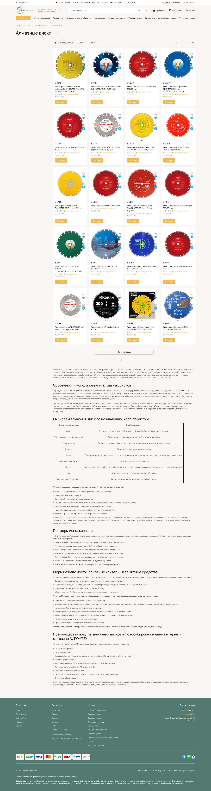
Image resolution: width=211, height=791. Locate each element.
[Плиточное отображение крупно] (177, 43)
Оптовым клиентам (60, 730)
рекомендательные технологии (65, 776)
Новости (19, 722)
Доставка (56, 710)
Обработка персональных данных (151, 770)
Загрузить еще (124, 352)
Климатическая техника (98, 730)
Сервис (55, 718)
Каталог (91, 705)
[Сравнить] (83, 64)
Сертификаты (21, 714)
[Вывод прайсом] (193, 43)
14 (134, 359)
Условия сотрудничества (62, 734)
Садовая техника (95, 718)
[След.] (141, 359)
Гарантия (55, 714)
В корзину (61, 102)
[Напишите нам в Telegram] (184, 757)
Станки (91, 741)
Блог (54, 726)
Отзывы (19, 726)
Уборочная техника (96, 745)
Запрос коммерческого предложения (67, 738)
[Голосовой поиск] (140, 10)
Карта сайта (21, 718)
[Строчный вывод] (187, 43)
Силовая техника (95, 714)
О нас (18, 710)
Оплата (55, 722)
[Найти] (146, 10)
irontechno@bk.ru (188, 714)
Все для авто (93, 726)
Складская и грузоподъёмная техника (103, 737)
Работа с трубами (95, 733)
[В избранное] (83, 54)
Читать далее (177, 783)
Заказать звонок (189, 2)
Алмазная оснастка (96, 722)
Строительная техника (97, 710)
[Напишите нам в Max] (193, 757)
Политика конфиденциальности (182, 770)
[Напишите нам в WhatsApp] (189, 757)
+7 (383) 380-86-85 (171, 2)
